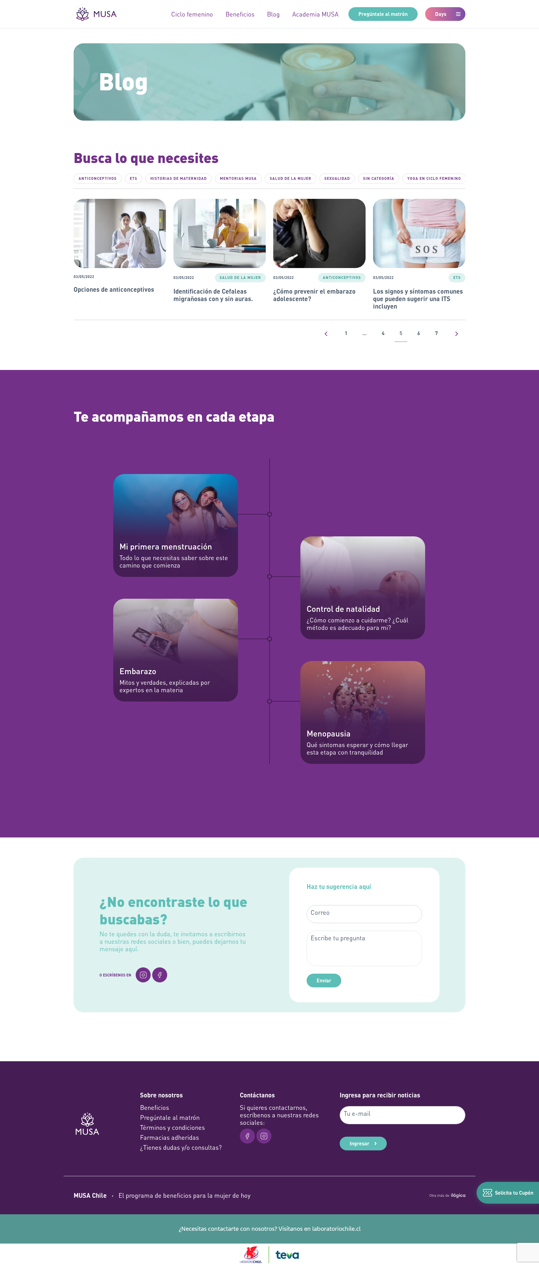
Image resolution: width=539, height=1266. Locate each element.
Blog (273, 14)
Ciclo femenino (192, 14)
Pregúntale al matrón (383, 14)
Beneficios (240, 14)
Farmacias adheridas (169, 1137)
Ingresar (359, 1143)
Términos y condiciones (172, 1127)
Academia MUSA (315, 14)
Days (440, 14)
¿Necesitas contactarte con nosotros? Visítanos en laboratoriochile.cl (269, 1229)
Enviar (324, 980)
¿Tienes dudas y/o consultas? (181, 1147)
